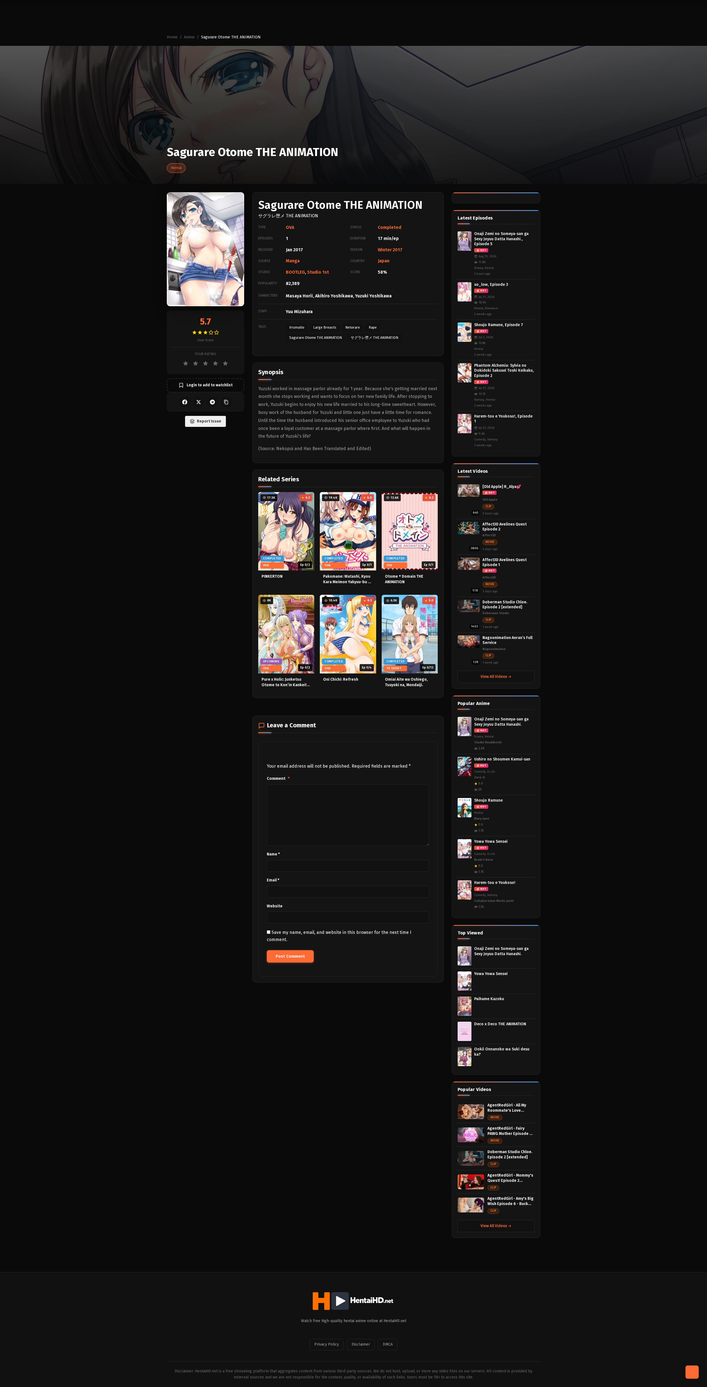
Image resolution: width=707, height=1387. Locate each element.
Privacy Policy (326, 1344)
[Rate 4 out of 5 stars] (215, 363)
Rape (373, 327)
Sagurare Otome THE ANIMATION (315, 337)
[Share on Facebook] (184, 402)
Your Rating (206, 354)
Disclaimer (361, 1344)
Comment (278, 778)
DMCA (388, 1344)
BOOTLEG (295, 272)
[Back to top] (692, 1372)
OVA (290, 227)
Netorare (352, 327)
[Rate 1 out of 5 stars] (185, 363)
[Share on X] (198, 402)
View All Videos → (496, 676)
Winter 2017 (390, 249)
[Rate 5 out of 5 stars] (225, 363)
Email (273, 880)
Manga (293, 260)
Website (275, 906)
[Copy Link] (226, 402)
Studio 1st (318, 272)
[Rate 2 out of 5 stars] (195, 363)
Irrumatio (296, 327)
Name (273, 854)
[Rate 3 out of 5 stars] (205, 363)
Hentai (176, 168)
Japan (383, 260)
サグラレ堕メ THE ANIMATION (374, 337)
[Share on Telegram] (212, 402)
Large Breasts (324, 327)
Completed (389, 227)
